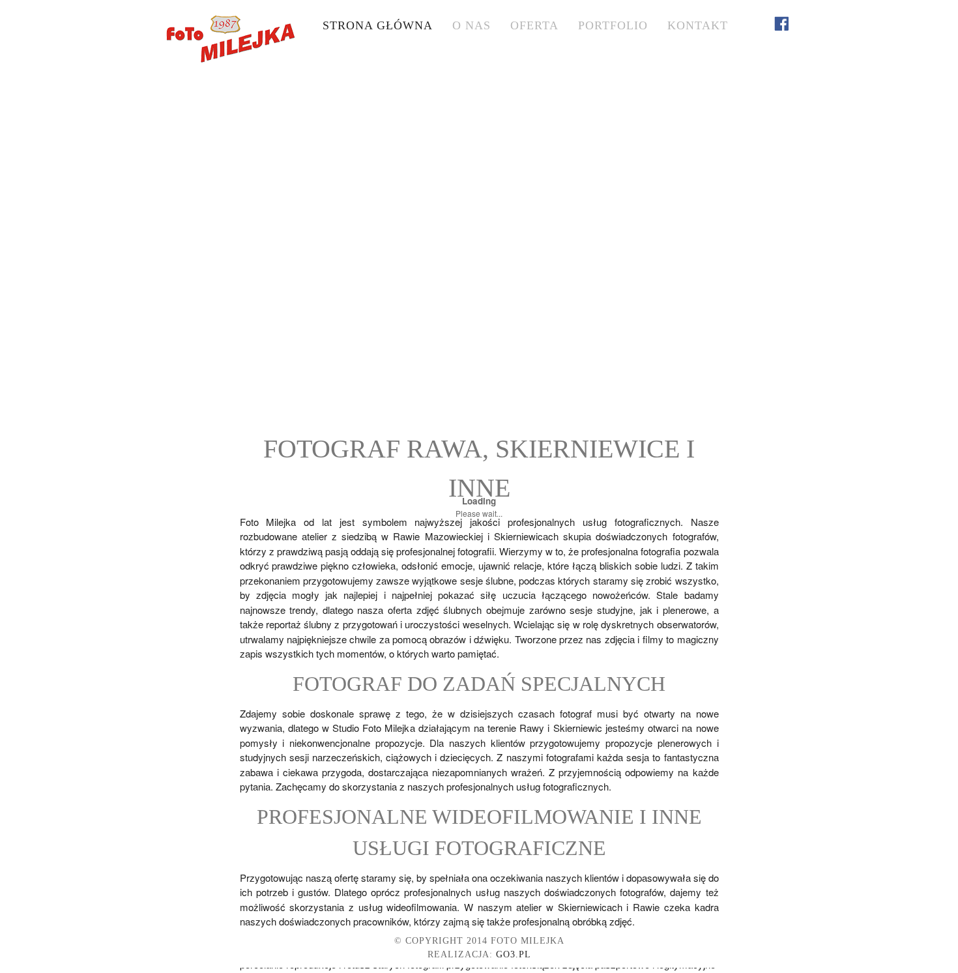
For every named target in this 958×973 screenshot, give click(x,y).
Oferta (534, 25)
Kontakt (697, 25)
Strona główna (378, 25)
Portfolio (613, 25)
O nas (471, 25)
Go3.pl (513, 954)
